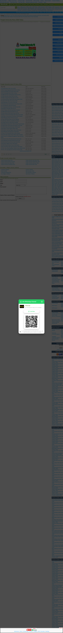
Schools (31, 631)
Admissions (16, 631)
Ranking (47, 631)
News (21, 631)
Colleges (35, 631)
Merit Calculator (41, 631)
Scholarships (25, 631)
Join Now (32, 311)
